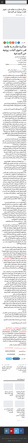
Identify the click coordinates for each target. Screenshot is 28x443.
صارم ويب (9, 440)
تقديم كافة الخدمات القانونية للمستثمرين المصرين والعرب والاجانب (21, 369)
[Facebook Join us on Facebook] (21, 431)
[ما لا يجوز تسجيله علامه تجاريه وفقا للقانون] (8, 386)
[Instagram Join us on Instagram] (6, 431)
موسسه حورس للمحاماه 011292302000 (15, 348)
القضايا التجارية (22, 331)
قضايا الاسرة (16, 328)
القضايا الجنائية (6, 329)
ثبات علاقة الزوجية (7, 258)
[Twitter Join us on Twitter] (16, 431)
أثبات (22, 256)
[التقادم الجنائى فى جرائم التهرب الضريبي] (8, 404)
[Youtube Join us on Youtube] (11, 431)
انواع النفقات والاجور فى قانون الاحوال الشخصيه (7, 368)
